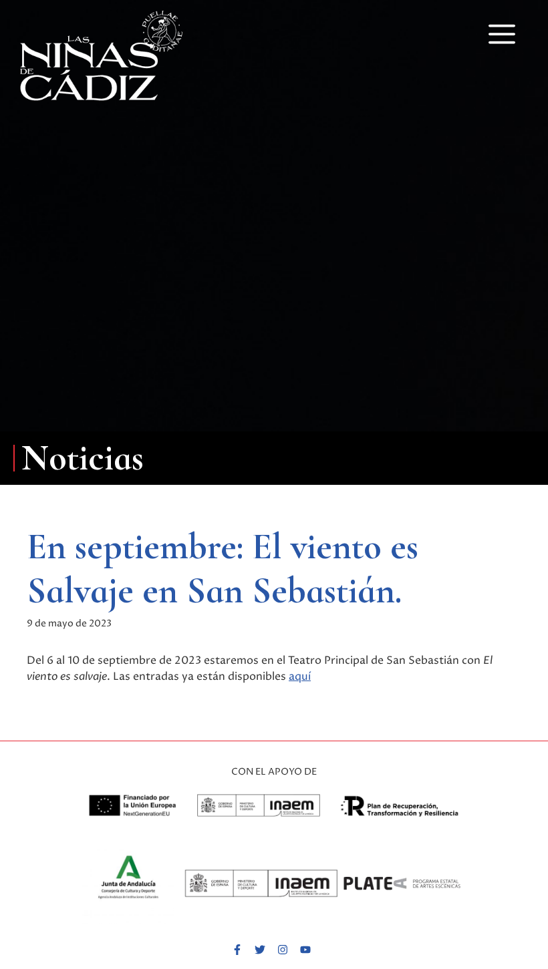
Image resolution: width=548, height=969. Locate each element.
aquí (300, 676)
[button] (502, 33)
